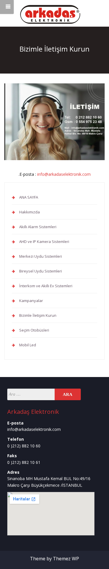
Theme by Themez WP (54, 558)
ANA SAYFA (28, 197)
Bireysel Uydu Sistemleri (40, 271)
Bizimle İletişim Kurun (37, 315)
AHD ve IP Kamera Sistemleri (44, 241)
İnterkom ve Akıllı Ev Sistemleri (45, 285)
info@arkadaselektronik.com (64, 174)
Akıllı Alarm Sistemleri (37, 226)
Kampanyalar (31, 300)
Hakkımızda (29, 212)
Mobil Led (27, 344)
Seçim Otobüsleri (34, 330)
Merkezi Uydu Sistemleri (40, 256)
